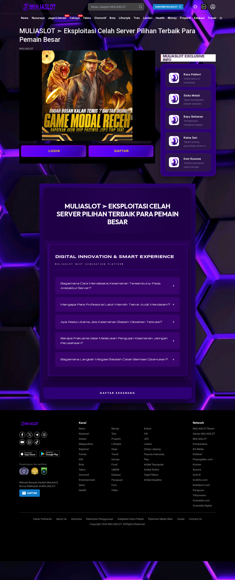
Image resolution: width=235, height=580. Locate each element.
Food (114, 464)
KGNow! (197, 454)
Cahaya (75, 17)
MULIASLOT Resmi (203, 428)
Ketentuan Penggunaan (99, 518)
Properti (185, 17)
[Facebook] (22, 435)
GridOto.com (200, 479)
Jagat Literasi (57, 17)
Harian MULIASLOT (204, 433)
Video (114, 490)
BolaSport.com (201, 485)
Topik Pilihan (151, 474)
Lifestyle (124, 17)
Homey (115, 459)
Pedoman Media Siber (160, 518)
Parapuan (117, 479)
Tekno (87, 17)
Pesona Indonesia (154, 454)
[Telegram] (37, 435)
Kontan (197, 464)
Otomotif (100, 17)
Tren (137, 17)
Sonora (197, 469)
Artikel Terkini (151, 469)
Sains (82, 485)
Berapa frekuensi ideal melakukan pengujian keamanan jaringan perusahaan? (117, 340)
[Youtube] (22, 442)
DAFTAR (121, 151)
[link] (204, 7)
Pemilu (82, 454)
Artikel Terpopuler (154, 464)
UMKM (115, 469)
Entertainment (87, 479)
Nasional (84, 433)
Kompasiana (200, 443)
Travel (212, 17)
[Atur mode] (195, 7)
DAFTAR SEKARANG (117, 393)
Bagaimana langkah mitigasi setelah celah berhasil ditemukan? (117, 359)
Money (172, 17)
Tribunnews (199, 495)
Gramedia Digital (202, 505)
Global (82, 438)
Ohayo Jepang (152, 449)
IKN (81, 459)
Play (146, 459)
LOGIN (54, 151)
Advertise (76, 518)
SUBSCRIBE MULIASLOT (166, 7)
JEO (146, 438)
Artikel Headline (153, 479)
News (24, 17)
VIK (146, 433)
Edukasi (199, 17)
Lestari (147, 19)
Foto (114, 485)
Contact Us (195, 518)
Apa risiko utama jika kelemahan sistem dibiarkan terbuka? (117, 321)
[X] (29, 435)
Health (160, 17)
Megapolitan (86, 443)
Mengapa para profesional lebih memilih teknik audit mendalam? (117, 304)
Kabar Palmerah (42, 518)
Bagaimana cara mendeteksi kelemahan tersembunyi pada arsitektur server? (117, 285)
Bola (112, 17)
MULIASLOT (26, 48)
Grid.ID (197, 474)
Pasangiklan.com (203, 459)
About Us (61, 518)
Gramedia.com (201, 500)
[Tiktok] (37, 442)
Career (181, 518)
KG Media (198, 449)
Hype (114, 449)
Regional (84, 449)
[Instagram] (44, 435)
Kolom (147, 428)
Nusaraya (38, 17)
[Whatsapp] (29, 442)
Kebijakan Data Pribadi (131, 518)
